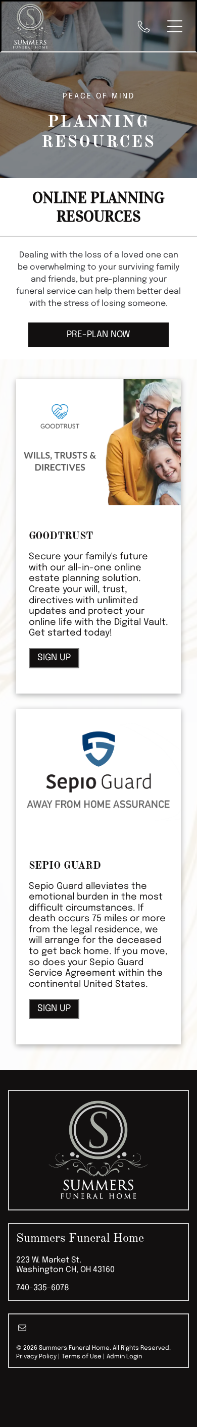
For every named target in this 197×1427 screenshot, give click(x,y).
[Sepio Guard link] (98, 772)
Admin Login (124, 1357)
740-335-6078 (42, 1288)
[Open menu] (174, 26)
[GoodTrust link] (98, 442)
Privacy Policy (36, 1357)
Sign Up (54, 657)
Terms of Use (82, 1357)
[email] (22, 1329)
